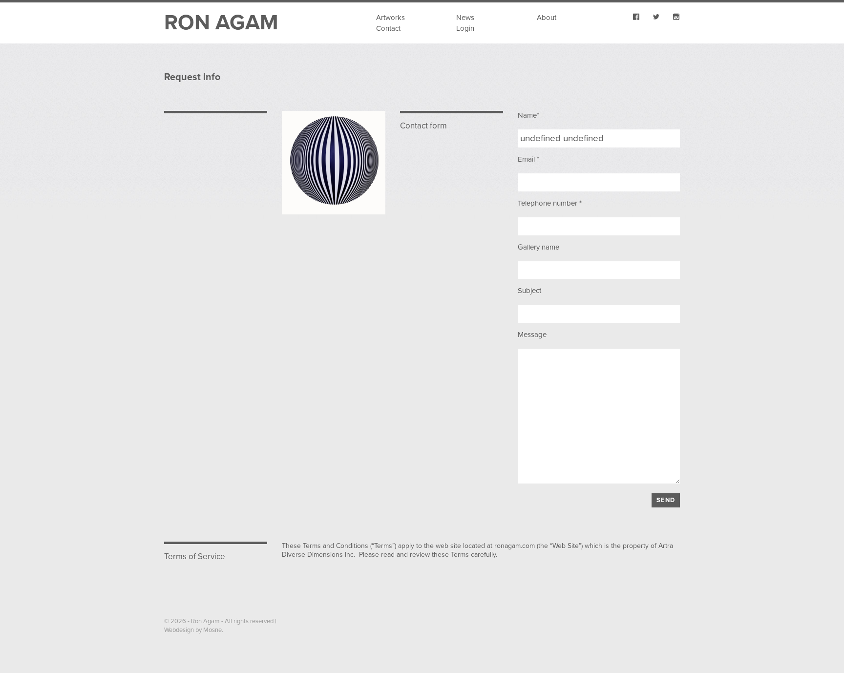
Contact (388, 28)
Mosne (212, 630)
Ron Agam (221, 23)
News (465, 17)
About (546, 17)
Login (465, 28)
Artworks (390, 17)
